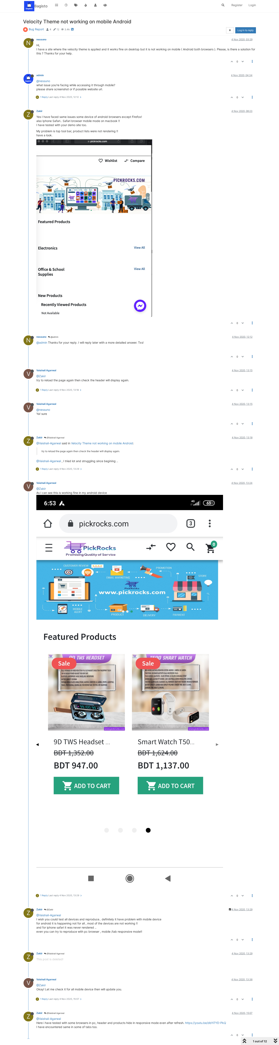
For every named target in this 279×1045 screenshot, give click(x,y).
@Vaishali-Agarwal (48, 443)
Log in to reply (246, 30)
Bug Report (36, 29)
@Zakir (41, 376)
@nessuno (43, 81)
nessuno (41, 39)
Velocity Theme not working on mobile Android (102, 443)
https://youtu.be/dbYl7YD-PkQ (205, 1023)
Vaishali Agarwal (46, 370)
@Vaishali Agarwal (55, 437)
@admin (54, 337)
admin (40, 75)
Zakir (39, 111)
